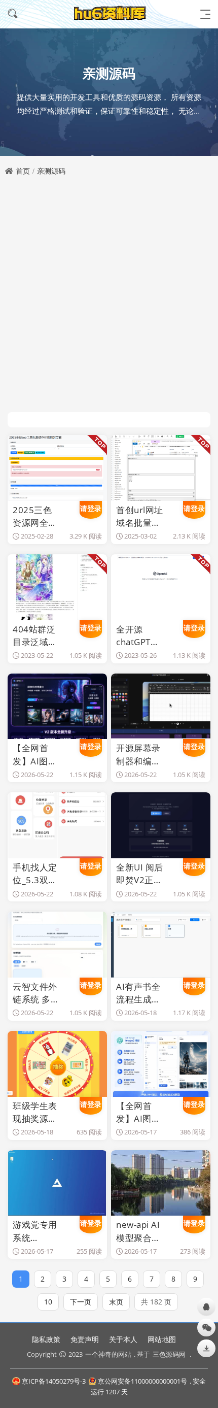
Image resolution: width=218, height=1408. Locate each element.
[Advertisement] (109, 295)
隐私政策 (46, 1339)
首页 (23, 171)
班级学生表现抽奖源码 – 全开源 (35, 1112)
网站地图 (162, 1339)
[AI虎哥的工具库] (109, 14)
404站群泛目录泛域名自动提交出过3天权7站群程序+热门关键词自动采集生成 (36, 635)
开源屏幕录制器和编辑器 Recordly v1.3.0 (138, 754)
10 (48, 1301)
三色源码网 (169, 1354)
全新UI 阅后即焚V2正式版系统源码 (139, 873)
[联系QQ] (206, 1307)
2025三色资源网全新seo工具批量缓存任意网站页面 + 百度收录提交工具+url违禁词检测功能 (35, 516)
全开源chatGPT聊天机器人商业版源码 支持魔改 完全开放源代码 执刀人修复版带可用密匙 (139, 635)
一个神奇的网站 (108, 1354)
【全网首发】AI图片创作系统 (138, 1112)
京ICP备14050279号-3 (54, 1381)
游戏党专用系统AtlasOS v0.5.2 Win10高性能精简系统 (35, 1231)
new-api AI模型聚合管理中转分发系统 (138, 1231)
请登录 (90, 508)
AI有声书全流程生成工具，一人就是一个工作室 (138, 993)
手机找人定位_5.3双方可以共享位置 (35, 873)
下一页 (80, 1301)
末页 (116, 1301)
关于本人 (123, 1339)
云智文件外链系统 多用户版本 (36, 993)
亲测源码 (51, 171)
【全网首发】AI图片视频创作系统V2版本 (35, 754)
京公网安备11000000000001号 (142, 1381)
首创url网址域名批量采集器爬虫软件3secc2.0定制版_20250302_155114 (140, 516)
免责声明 (84, 1339)
